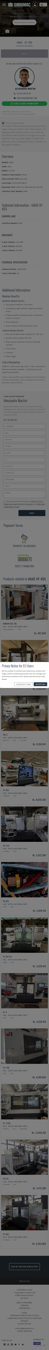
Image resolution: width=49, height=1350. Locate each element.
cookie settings (23, 684)
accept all (40, 684)
